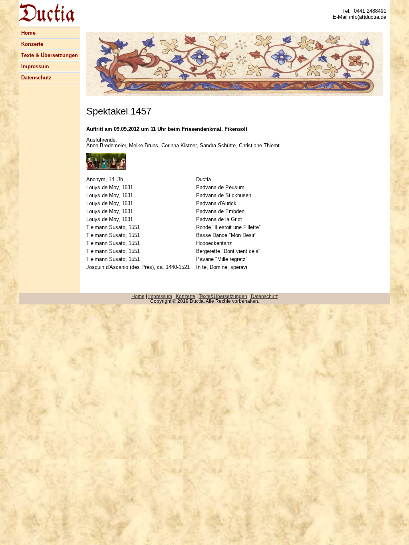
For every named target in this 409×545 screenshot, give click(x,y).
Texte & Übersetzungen (49, 55)
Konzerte (32, 44)
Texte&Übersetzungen (223, 296)
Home (28, 33)
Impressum (35, 66)
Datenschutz (36, 78)
